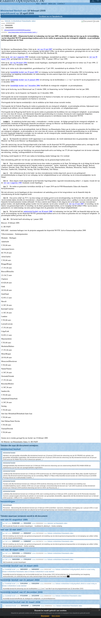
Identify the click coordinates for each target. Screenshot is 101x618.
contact (61, 4)
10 (28, 10)
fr (98, 1)
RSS (38, 4)
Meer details (56, 616)
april (25, 13)
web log (52, 4)
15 (21, 13)
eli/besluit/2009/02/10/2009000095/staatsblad (17, 30)
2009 (42, 10)
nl (93, 1)
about (44, 4)
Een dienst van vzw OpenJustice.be (50, 16)
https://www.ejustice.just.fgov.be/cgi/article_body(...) (22, 32)
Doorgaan (45, 616)
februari (35, 10)
